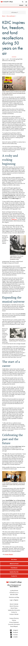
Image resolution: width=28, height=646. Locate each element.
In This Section (14, 12)
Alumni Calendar (14, 604)
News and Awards (11, 16)
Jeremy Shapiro (9, 554)
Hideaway (14, 219)
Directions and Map (14, 597)
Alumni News (14, 608)
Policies (14, 620)
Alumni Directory (14, 606)
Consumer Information (14, 624)
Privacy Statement (14, 622)
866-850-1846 (14, 594)
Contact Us (14, 576)
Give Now (14, 559)
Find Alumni (14, 568)
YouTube (15, 634)
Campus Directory (14, 618)
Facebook (15, 632)
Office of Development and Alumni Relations (14, 586)
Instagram (15, 630)
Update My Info (14, 572)
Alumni (3, 16)
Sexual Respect (14, 626)
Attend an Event (14, 563)
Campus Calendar (14, 614)
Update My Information (14, 610)
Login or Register (14, 600)
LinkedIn (15, 637)
